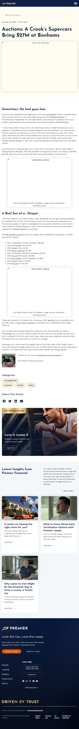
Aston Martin (16, 258)
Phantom (31, 323)
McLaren (15, 264)
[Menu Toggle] (75, 3)
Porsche (14, 256)
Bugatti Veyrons (19, 229)
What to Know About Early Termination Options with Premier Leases (59, 527)
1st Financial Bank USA (35, 710)
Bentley (51, 320)
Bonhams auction (57, 117)
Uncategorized (10, 380)
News (31, 385)
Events (20, 385)
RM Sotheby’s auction (15, 235)
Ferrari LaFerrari (18, 251)
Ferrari (14, 248)
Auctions (8, 385)
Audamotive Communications (49, 355)
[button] (4, 401)
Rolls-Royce (22, 323)
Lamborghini (51, 114)
